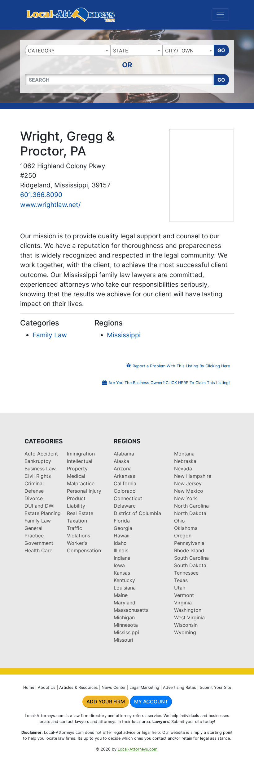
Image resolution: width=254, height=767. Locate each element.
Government (38, 543)
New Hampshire (192, 476)
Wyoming (185, 632)
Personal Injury (84, 491)
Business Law (40, 468)
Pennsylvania (189, 543)
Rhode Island (189, 550)
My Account (151, 701)
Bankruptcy (37, 461)
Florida (122, 521)
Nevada (183, 468)
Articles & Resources (78, 687)
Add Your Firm (105, 701)
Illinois (121, 550)
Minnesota (126, 625)
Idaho (120, 543)
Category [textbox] (41, 50)
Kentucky (124, 580)
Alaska (121, 461)
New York (185, 498)
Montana (184, 454)
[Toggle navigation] (220, 14)
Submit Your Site (215, 687)
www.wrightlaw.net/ (50, 205)
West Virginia (189, 617)
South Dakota (190, 565)
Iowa (119, 565)
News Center (114, 687)
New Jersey (188, 483)
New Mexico (188, 491)
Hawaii (121, 535)
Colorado (125, 491)
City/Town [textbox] (179, 50)
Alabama (124, 454)
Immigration (81, 454)
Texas (181, 580)
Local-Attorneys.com (137, 749)
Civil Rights (37, 476)
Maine (121, 595)
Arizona (123, 468)
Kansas (122, 573)
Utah (179, 588)
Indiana (122, 558)
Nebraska (185, 461)
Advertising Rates (179, 687)
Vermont (184, 595)
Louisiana (125, 588)
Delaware (125, 506)
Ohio (179, 521)
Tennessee (186, 573)
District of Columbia (137, 513)
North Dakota (190, 513)
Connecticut (128, 498)
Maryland (124, 602)
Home (28, 687)
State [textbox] (120, 50)
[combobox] (67, 50)
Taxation (77, 521)
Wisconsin (186, 625)
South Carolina (191, 558)
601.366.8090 (41, 195)
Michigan (124, 617)
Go (221, 50)
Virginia (183, 602)
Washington (187, 610)
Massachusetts (131, 610)
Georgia (123, 528)
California (125, 483)
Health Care (38, 550)
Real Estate (80, 513)
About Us (46, 687)
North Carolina (191, 506)
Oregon (182, 535)
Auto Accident (41, 454)
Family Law (50, 335)
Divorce (33, 498)
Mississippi (124, 335)
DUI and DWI (39, 506)
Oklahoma (186, 528)
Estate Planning (42, 513)
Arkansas (124, 476)
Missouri (123, 640)
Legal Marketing (144, 687)
